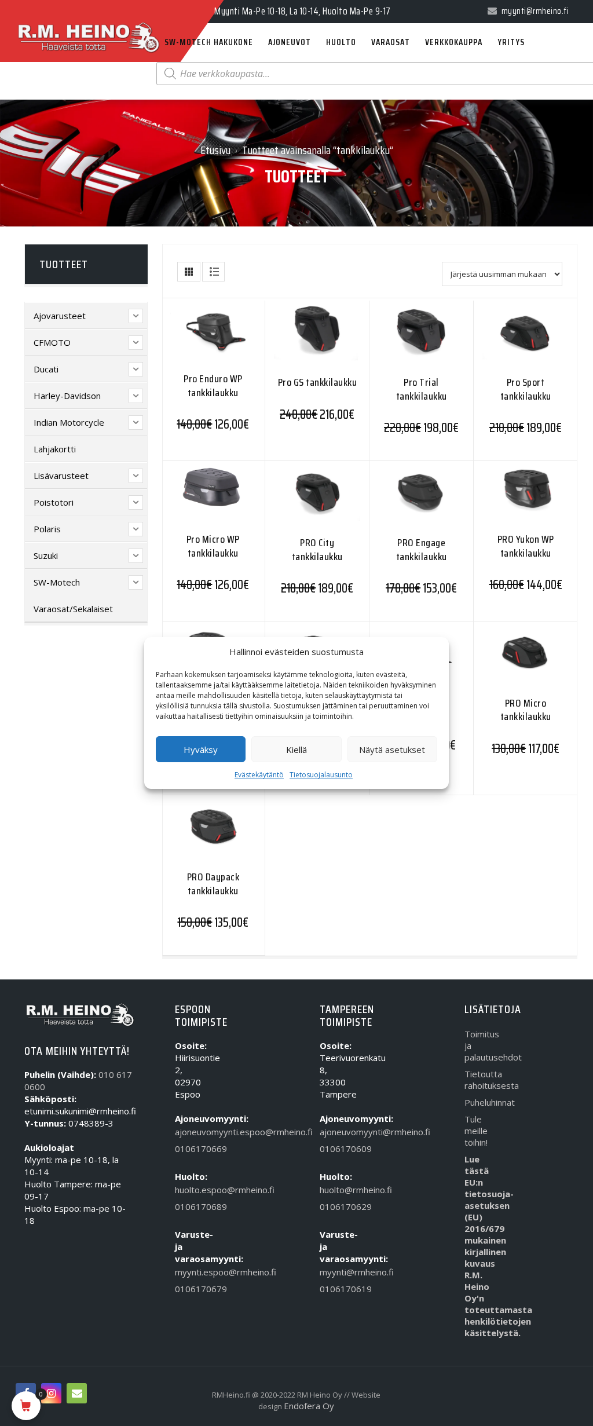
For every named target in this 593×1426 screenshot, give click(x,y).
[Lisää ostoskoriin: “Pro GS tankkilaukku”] (294, 341)
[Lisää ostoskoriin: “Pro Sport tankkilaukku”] (502, 341)
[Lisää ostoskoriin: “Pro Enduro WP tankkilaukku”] (190, 340)
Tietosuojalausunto (321, 775)
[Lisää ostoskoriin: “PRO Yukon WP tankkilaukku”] (502, 500)
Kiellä (296, 749)
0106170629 (337, 1206)
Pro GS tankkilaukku (317, 382)
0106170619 (337, 1289)
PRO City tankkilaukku (317, 549)
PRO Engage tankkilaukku (421, 549)
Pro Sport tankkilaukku (525, 389)
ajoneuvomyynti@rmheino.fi (337, 1132)
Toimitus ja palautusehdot (481, 1045)
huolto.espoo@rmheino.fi (192, 1189)
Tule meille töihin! (476, 1130)
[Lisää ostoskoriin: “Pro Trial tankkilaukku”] (398, 341)
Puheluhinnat (481, 1102)
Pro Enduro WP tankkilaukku (213, 385)
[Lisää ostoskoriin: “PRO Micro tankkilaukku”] (502, 662)
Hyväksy (201, 749)
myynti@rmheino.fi (337, 1272)
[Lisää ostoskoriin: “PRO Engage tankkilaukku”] (398, 501)
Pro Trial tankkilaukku (421, 389)
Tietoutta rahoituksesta (481, 1079)
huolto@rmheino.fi (337, 1189)
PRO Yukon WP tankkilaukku (525, 546)
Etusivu (215, 150)
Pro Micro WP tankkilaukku (213, 546)
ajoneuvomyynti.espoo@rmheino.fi (192, 1132)
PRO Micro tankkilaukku (525, 710)
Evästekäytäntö (259, 775)
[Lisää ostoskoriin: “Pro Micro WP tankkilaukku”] (190, 500)
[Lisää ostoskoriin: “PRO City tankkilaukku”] (294, 501)
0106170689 (192, 1206)
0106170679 (192, 1289)
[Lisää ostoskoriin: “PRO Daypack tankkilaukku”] (190, 836)
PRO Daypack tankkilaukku (213, 883)
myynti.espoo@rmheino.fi (192, 1272)
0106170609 (337, 1148)
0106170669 (192, 1148)
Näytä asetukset (392, 749)
